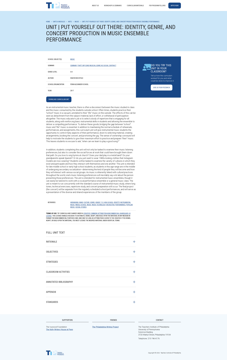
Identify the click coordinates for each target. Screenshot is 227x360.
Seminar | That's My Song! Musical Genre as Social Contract (93, 65)
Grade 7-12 (99, 202)
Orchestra (110, 205)
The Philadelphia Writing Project (105, 327)
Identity (117, 202)
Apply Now (175, 6)
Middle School (80, 205)
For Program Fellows (157, 6)
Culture (86, 202)
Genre (92, 202)
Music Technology (98, 205)
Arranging (74, 202)
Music (72, 59)
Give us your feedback (161, 87)
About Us (95, 6)
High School (108, 202)
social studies (81, 207)
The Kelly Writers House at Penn (59, 329)
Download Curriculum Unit (59, 99)
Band (81, 202)
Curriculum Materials (135, 6)
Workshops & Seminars (113, 6)
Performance (120, 205)
